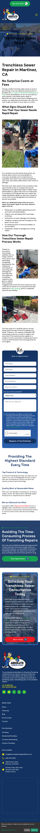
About (4, 707)
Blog (3, 714)
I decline (27, 830)
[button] (36, 14)
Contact (5, 721)
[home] (10, 15)
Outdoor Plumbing (8, 743)
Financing (5, 710)
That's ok (34, 830)
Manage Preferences (8, 830)
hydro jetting (15, 288)
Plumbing (5, 732)
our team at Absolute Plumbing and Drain (20, 94)
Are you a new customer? (13, 392)
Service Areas (6, 718)
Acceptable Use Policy (14, 427)
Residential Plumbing (9, 736)
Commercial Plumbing (9, 739)
